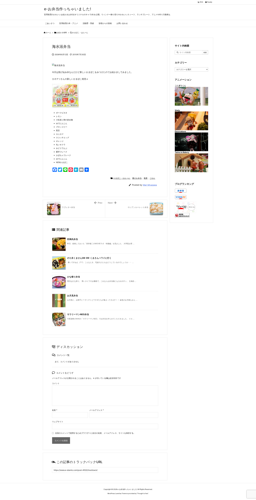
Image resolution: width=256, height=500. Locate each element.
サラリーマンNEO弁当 (78, 314)
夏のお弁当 (137, 178)
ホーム (48, 32)
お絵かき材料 (62, 32)
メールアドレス (96, 410)
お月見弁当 (72, 295)
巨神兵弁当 (72, 239)
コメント (55, 383)
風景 (145, 178)
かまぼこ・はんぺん (80, 32)
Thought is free (142, 493)
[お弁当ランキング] (182, 215)
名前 (54, 410)
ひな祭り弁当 (73, 276)
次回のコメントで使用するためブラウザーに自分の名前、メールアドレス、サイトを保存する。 (95, 433)
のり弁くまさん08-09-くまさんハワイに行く (89, 258)
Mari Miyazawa (150, 185)
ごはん (152, 178)
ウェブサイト (57, 421)
